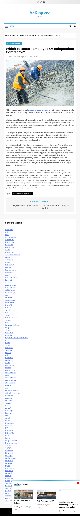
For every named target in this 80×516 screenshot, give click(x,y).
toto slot (8, 438)
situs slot (8, 483)
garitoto (7, 232)
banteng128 (9, 430)
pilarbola (8, 491)
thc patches (8, 400)
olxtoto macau (9, 468)
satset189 (8, 310)
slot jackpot (16, 325)
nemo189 (8, 307)
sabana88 (8, 350)
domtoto (8, 262)
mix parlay (8, 335)
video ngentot (9, 240)
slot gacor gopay (10, 285)
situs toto (8, 488)
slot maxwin (9, 461)
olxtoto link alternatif (11, 277)
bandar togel (9, 471)
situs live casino (10, 383)
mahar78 (8, 355)
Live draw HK (9, 365)
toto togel (8, 473)
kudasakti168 (9, 242)
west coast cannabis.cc (12, 237)
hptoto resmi (9, 395)
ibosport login (9, 423)
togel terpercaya (10, 458)
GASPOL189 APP (10, 493)
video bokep (9, 260)
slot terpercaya (10, 292)
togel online (9, 245)
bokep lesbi (8, 280)
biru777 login (9, 333)
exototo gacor (9, 498)
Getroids (8, 368)
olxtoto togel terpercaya (12, 393)
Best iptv (8, 413)
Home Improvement (14, 44)
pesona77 (8, 408)
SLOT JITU (8, 448)
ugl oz (7, 340)
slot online (8, 320)
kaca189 (7, 436)
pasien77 (8, 353)
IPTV (6, 428)
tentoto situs (9, 451)
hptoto (7, 466)
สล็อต (7, 282)
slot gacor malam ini (11, 441)
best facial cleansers (11, 390)
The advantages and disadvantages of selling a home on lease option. (68, 504)
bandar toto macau (11, 318)
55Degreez (40, 12)
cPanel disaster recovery (12, 255)
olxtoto (7, 323)
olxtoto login (9, 348)
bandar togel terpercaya (12, 443)
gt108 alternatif (10, 290)
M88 (7, 235)
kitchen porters (10, 453)
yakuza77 (8, 403)
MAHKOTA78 (9, 302)
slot (6, 295)
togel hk (7, 257)
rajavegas (8, 385)
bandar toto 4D (10, 247)
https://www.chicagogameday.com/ (16, 338)
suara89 (8, 418)
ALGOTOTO (8, 501)
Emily (10, 57)
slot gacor (8, 315)
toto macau (8, 297)
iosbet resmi (9, 230)
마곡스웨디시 (10, 425)
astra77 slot (8, 446)
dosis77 (7, 405)
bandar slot (8, 267)
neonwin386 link (10, 373)
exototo (7, 250)
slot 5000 (8, 275)
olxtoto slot (8, 313)
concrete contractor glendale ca (39, 110)
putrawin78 (9, 358)
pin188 (7, 343)
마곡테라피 (9, 272)
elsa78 (7, 415)
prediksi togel (9, 252)
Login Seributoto (10, 270)
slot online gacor (10, 300)
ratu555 (7, 420)
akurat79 (8, 375)
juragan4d (8, 305)
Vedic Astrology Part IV (45, 501)
